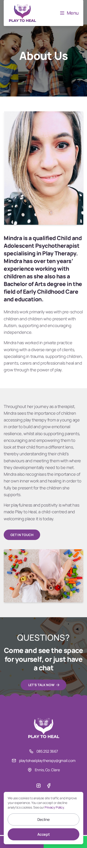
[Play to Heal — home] (22, 13)
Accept (43, 834)
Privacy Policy (54, 807)
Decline (43, 819)
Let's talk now (41, 685)
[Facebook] (49, 785)
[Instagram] (38, 785)
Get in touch (21, 535)
